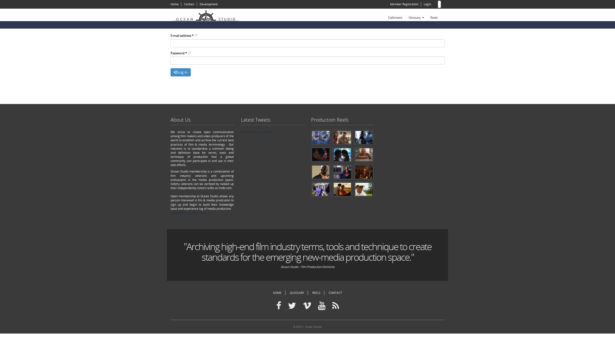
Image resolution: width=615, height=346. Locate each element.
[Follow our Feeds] (335, 306)
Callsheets (395, 17)
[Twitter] (292, 306)
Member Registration (404, 4)
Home (175, 4)
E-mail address (182, 35)
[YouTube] (322, 306)
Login (427, 4)
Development (209, 4)
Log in (182, 72)
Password (179, 53)
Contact (189, 4)
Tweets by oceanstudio (256, 132)
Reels (434, 17)
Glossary (415, 17)
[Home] (208, 15)
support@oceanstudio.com (188, 213)
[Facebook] (278, 306)
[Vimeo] (307, 306)
